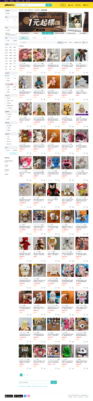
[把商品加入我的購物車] (30, 72)
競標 (44, 38)
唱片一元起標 (48, 33)
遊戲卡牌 (36, 33)
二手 (55, 38)
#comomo (45, 386)
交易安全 (86, 397)
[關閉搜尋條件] (22, 5)
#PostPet (40, 386)
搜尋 (54, 382)
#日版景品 (28, 386)
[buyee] (11, 34)
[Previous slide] (34, 55)
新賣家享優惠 (83, 33)
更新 (87, 395)
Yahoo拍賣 (9, 5)
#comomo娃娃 (22, 386)
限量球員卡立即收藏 (59, 33)
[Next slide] (45, 55)
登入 (63, 5)
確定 (14, 23)
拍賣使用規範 (80, 397)
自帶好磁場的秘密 (24, 33)
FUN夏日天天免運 (71, 33)
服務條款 (70, 397)
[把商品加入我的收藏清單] (27, 72)
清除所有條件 (13, 153)
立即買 (34, 38)
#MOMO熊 (34, 386)
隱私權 (75, 397)
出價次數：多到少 (77, 42)
